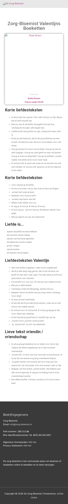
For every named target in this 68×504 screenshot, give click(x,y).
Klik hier (33, 442)
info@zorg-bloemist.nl (21, 424)
